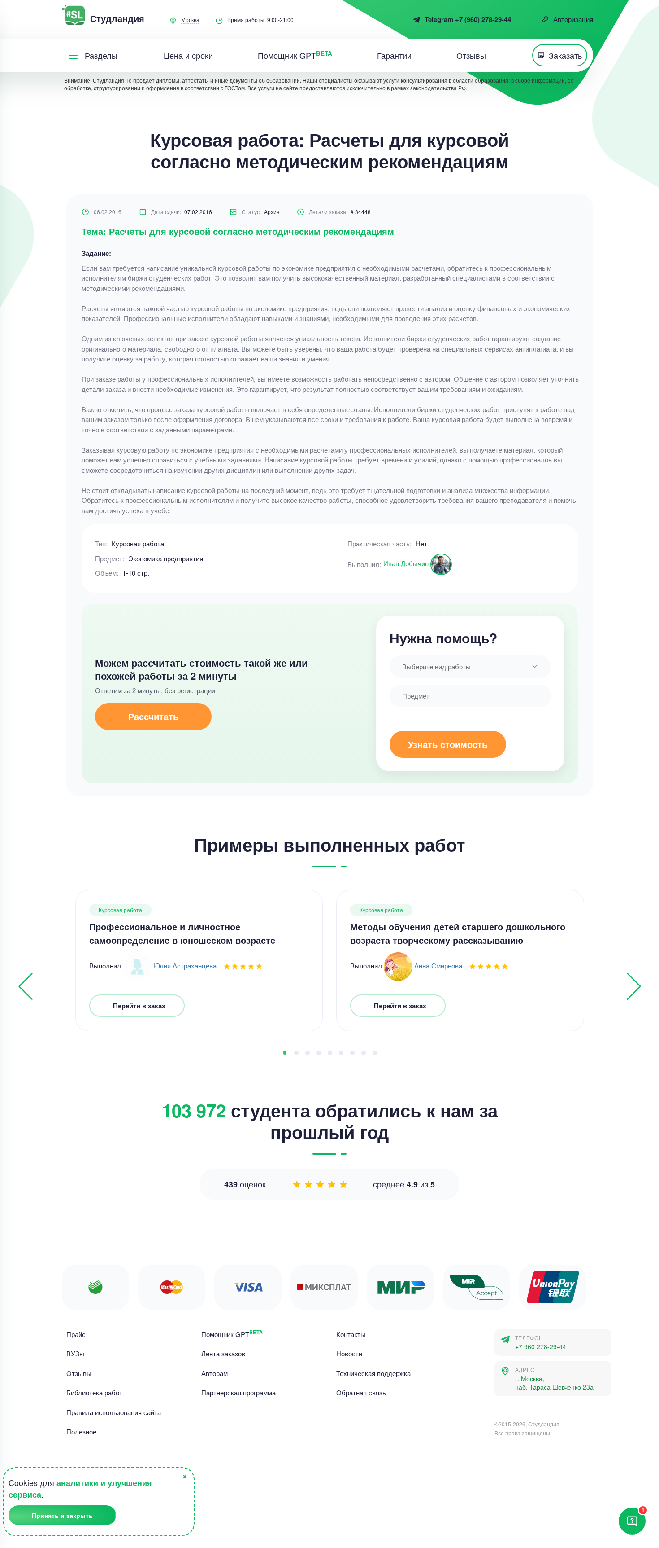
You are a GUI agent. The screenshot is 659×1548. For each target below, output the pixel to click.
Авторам (214, 1373)
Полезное (81, 1431)
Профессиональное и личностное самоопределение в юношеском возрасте (182, 933)
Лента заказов (223, 1353)
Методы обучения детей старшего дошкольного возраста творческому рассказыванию (457, 933)
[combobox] (470, 666)
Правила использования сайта (113, 1412)
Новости (349, 1353)
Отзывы (78, 1373)
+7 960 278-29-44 (540, 1346)
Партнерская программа (238, 1392)
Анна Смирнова (438, 965)
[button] (285, 1053)
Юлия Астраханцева (185, 965)
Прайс (76, 1334)
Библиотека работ (94, 1392)
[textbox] (470, 666)
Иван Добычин (406, 563)
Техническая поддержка (373, 1373)
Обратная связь (361, 1392)
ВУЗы (75, 1353)
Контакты (350, 1334)
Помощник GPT (232, 1334)
